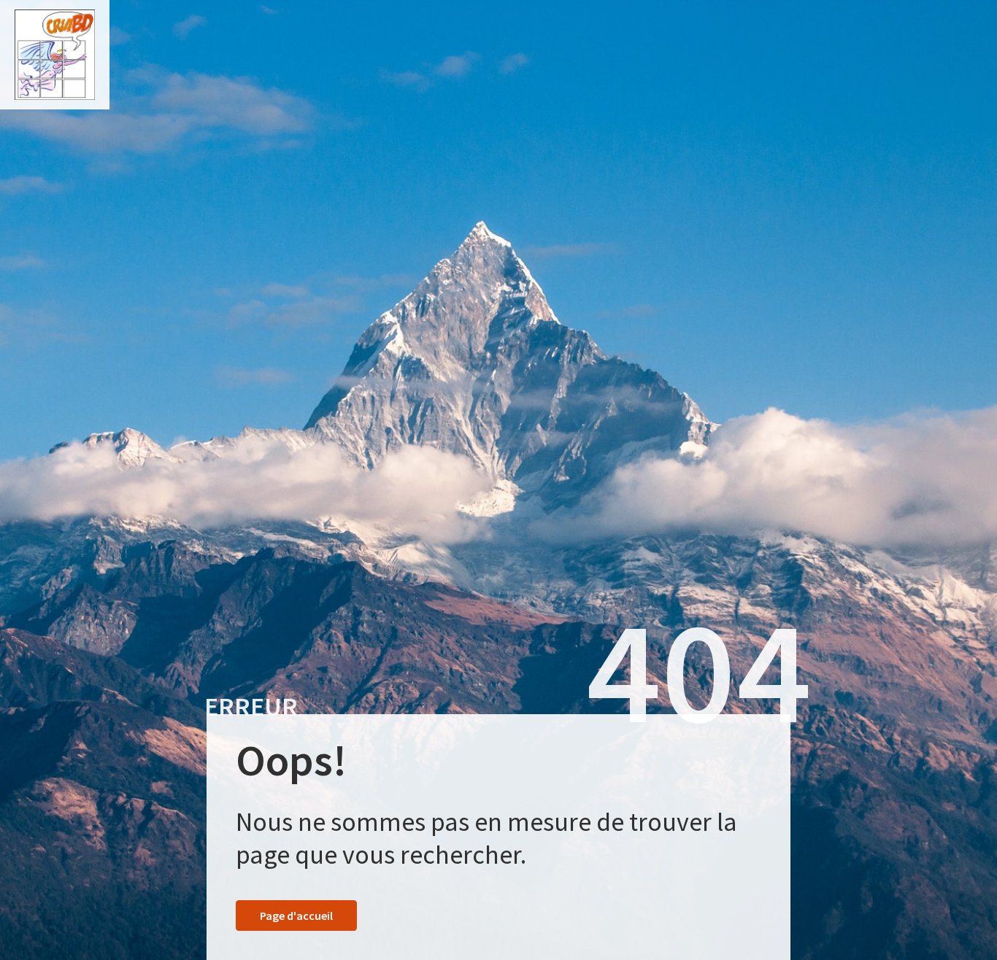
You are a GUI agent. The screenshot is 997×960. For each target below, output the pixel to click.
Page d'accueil (296, 915)
